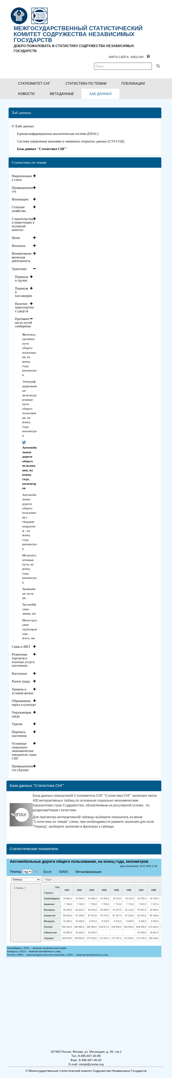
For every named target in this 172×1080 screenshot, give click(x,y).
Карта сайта (119, 57)
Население (19, 673)
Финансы (18, 246)
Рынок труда (21, 681)
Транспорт (19, 269)
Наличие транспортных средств (24, 307)
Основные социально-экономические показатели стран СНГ (24, 751)
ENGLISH (137, 57)
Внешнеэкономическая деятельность (21, 257)
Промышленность (22, 189)
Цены (16, 238)
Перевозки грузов (21, 278)
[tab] (24, 178)
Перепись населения (19, 734)
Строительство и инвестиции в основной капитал (23, 224)
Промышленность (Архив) (22, 768)
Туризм (17, 724)
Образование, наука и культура (24, 702)
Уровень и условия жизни (22, 691)
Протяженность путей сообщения (23, 322)
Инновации (20, 199)
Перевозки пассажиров (23, 292)
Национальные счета (22, 178)
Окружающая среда (21, 714)
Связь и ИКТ (21, 646)
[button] (34, 83)
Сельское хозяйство (19, 209)
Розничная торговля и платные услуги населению (23, 660)
